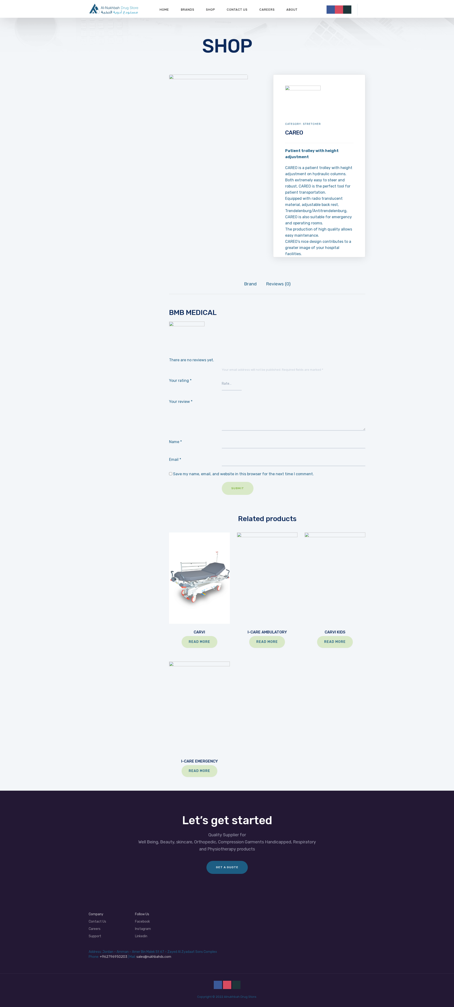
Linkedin (141, 936)
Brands (187, 9)
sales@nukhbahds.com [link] (153, 957)
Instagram (143, 929)
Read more (199, 642)
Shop (210, 9)
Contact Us (237, 9)
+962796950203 (113, 957)
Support (95, 936)
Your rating (180, 380)
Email (175, 459)
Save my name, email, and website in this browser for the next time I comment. (243, 474)
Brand (250, 284)
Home (164, 9)
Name (175, 442)
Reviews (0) (278, 284)
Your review (180, 401)
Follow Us (142, 914)
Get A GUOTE (227, 867)
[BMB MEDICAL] (303, 88)
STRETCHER (312, 124)
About (291, 9)
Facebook (142, 922)
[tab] (250, 284)
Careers (267, 9)
